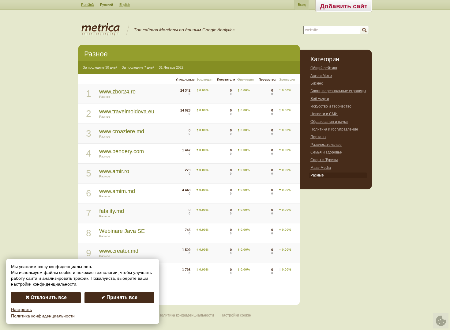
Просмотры (267, 79)
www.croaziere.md (121, 131)
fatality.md (111, 211)
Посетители (226, 79)
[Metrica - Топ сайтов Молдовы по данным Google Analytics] (100, 34)
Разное (104, 96)
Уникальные (185, 79)
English (124, 4)
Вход (302, 4)
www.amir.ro (114, 171)
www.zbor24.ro (117, 92)
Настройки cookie (235, 315)
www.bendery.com (121, 151)
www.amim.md (117, 191)
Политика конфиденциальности (186, 315)
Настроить (21, 309)
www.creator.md (118, 251)
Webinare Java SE (122, 231)
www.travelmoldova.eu (126, 111)
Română (87, 4)
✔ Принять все (119, 297)
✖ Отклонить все (46, 297)
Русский (106, 4)
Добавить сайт (343, 5)
